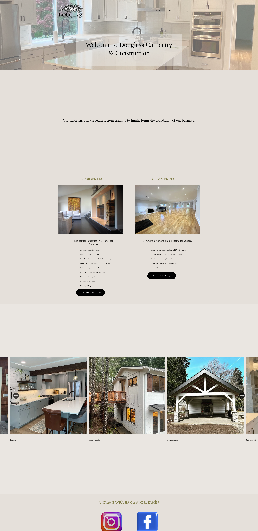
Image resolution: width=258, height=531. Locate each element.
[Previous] (16, 396)
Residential (160, 11)
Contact (197, 11)
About (186, 11)
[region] (129, 399)
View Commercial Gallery (161, 276)
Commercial (173, 11)
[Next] (242, 396)
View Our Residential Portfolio (90, 292)
